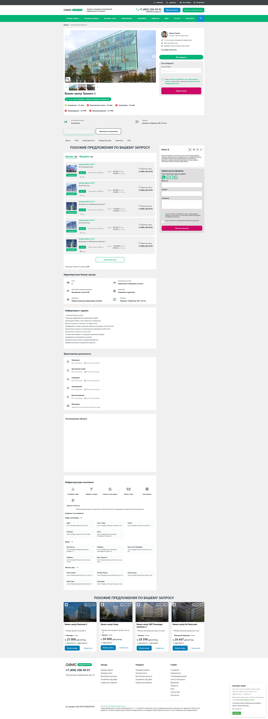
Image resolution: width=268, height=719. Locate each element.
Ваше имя (165, 181)
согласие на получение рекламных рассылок (184, 220)
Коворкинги (176, 673)
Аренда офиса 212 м (87, 201)
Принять (237, 713)
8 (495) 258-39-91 (170, 50)
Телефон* (165, 189)
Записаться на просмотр (108, 131)
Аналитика (175, 692)
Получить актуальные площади (79, 131)
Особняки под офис (109, 679)
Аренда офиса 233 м (87, 239)
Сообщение (165, 198)
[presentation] (67, 56)
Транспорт (119, 140)
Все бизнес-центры (109, 676)
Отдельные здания (109, 682)
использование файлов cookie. (244, 700)
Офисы (67, 140)
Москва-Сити (106, 673)
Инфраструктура (105, 140)
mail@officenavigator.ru (154, 11)
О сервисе (175, 670)
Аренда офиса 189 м (87, 164)
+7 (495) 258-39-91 (150, 9)
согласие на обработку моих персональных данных (181, 214)
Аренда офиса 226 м (87, 220)
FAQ (128, 140)
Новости (174, 686)
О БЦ (76, 140)
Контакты (175, 695)
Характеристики (88, 140)
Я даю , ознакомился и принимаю (182, 81)
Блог (173, 689)
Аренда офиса (107, 670)
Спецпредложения (179, 676)
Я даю (182, 220)
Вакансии (175, 682)
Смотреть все (88, 648)
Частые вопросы (178, 679)
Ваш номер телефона (166, 66)
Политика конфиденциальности (113, 706)
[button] (104, 81)
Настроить (238, 709)
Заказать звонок (181, 91)
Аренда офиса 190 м (87, 183)
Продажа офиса (142, 670)
